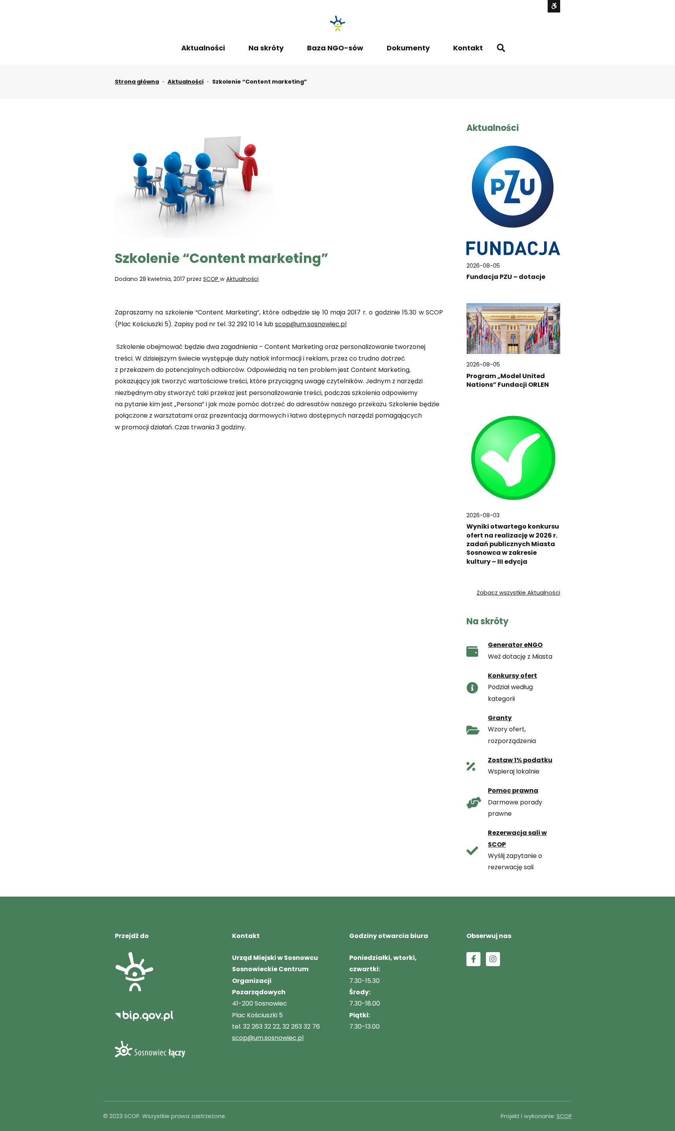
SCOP (211, 279)
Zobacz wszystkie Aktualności (518, 593)
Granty (500, 717)
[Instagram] (493, 959)
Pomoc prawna (513, 790)
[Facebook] (473, 959)
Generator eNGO (515, 644)
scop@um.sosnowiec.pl (310, 324)
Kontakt (468, 48)
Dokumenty (408, 48)
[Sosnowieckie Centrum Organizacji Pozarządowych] (337, 23)
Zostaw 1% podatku (520, 760)
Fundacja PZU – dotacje (505, 277)
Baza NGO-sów (335, 48)
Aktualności (203, 48)
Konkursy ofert (512, 675)
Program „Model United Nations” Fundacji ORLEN (507, 380)
